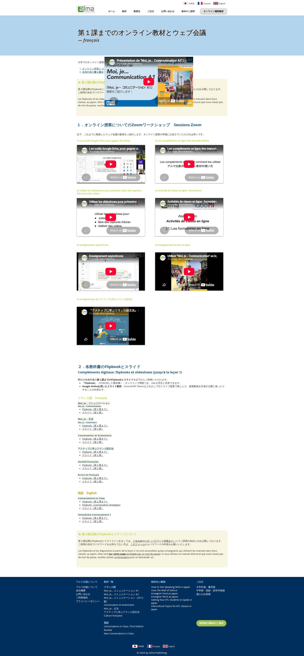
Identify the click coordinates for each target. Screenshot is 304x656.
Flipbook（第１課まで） (95, 409)
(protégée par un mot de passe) (134, 553)
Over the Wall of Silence (164, 590)
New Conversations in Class (119, 633)
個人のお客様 (203, 594)
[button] (125, 11)
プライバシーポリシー (88, 601)
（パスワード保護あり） (154, 540)
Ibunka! (108, 629)
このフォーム (137, 544)
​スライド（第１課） (93, 412)
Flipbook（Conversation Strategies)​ (101, 504)
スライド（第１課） (93, 468)
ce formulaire (121, 557)
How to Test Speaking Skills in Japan (170, 586)
